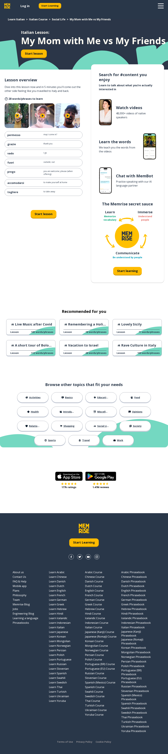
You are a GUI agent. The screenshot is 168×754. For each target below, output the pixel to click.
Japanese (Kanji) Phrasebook (131, 633)
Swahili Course (94, 691)
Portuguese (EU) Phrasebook (131, 680)
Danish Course (94, 581)
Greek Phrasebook (132, 604)
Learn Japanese (58, 632)
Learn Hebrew (57, 609)
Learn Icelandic (58, 618)
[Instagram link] (96, 556)
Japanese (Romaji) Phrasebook (132, 641)
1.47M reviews (101, 487)
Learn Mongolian (59, 641)
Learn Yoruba (57, 701)
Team (16, 600)
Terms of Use (65, 741)
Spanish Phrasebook (134, 703)
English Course (94, 590)
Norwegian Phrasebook (136, 657)
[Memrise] (7, 6)
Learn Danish (57, 581)
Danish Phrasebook (133, 581)
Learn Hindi (56, 613)
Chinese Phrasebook (134, 577)
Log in (25, 6)
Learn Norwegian (60, 646)
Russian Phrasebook (134, 686)
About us (18, 572)
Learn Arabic (56, 572)
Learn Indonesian (60, 623)
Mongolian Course (96, 646)
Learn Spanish (58, 673)
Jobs (15, 609)
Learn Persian (57, 650)
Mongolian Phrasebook (135, 652)
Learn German (58, 600)
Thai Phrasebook (132, 717)
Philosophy (19, 595)
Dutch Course (93, 586)
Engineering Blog (23, 613)
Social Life (58, 19)
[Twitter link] (79, 556)
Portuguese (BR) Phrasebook (131, 672)
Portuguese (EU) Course (100, 668)
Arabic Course (93, 572)
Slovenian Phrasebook (135, 691)
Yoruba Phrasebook (133, 731)
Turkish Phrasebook (134, 722)
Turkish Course (94, 705)
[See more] (161, 6)
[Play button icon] (17, 115)
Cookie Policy (103, 741)
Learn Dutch (56, 586)
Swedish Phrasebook (134, 712)
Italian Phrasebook (133, 627)
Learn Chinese (58, 577)
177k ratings (69, 487)
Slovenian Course (95, 678)
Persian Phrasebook (133, 661)
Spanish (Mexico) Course (100, 682)
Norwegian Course (96, 650)
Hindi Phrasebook (132, 613)
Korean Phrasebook (133, 647)
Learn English (57, 590)
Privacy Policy (84, 741)
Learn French (57, 595)
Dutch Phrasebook (132, 586)
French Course (94, 595)
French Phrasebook (133, 595)
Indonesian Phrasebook (136, 623)
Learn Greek (56, 604)
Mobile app (20, 586)
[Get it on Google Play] (100, 476)
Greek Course (93, 604)
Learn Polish (56, 655)
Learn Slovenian (59, 668)
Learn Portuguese (60, 659)
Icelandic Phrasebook (134, 618)
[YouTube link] (88, 556)
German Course (94, 600)
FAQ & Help (19, 581)
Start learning (127, 271)
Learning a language (25, 618)
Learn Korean (57, 636)
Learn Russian (57, 664)
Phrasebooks (21, 623)
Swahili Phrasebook (133, 708)
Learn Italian (16, 19)
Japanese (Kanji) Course (99, 632)
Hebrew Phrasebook (134, 609)
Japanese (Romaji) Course (100, 636)
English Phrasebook (133, 590)
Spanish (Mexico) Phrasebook (131, 697)
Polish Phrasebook (133, 666)
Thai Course (92, 701)
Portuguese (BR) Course (100, 664)
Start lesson (34, 53)
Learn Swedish (58, 682)
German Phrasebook (134, 600)
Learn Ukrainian (59, 696)
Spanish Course (94, 687)
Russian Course (94, 673)
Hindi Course (93, 613)
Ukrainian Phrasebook (135, 726)
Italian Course (38, 19)
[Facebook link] (71, 556)
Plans (16, 590)
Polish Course (93, 659)
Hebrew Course (94, 609)
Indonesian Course (96, 623)
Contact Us (19, 577)
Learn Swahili (57, 678)
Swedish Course (95, 696)
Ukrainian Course (96, 710)
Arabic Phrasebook (133, 572)
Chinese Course (94, 577)
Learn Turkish (57, 691)
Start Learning (50, 5)
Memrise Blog (21, 604)
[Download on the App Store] (69, 476)
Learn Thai (55, 687)
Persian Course (94, 655)
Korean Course (94, 641)
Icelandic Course (95, 618)
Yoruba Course (94, 714)
